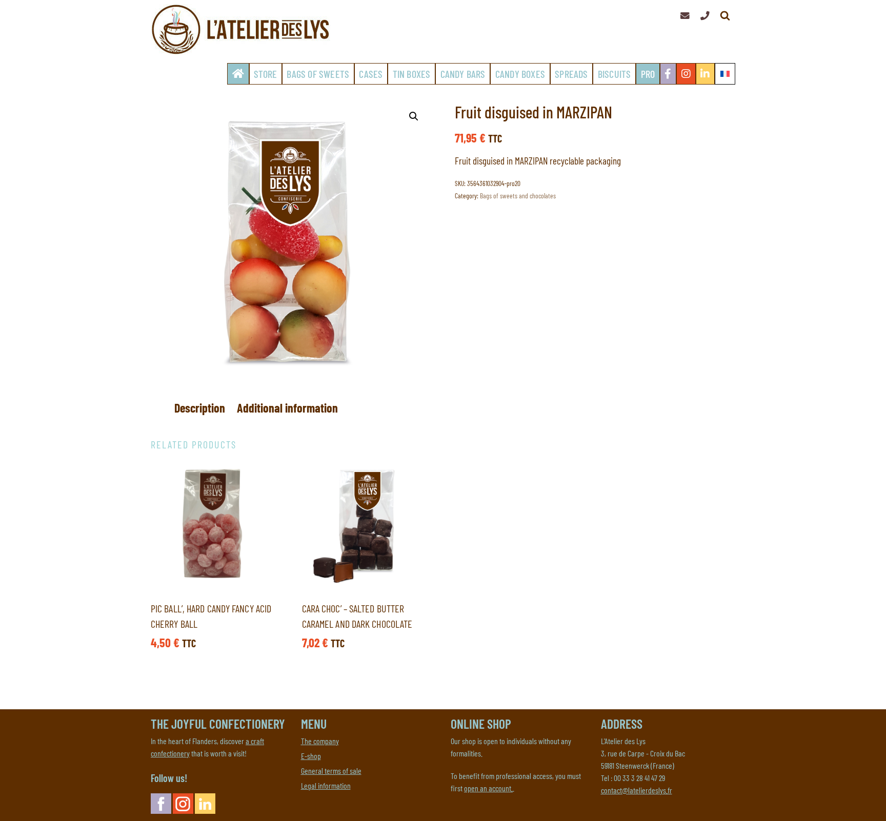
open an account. (488, 788)
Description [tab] (199, 407)
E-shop (311, 756)
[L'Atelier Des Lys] (243, 29)
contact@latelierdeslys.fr (636, 790)
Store (265, 74)
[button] (414, 116)
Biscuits (614, 74)
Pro (648, 74)
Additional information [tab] (287, 407)
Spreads (571, 74)
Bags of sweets (318, 74)
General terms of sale (331, 770)
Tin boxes (412, 74)
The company (320, 741)
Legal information (326, 785)
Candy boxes (520, 74)
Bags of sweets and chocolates (518, 195)
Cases (370, 74)
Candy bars (463, 74)
